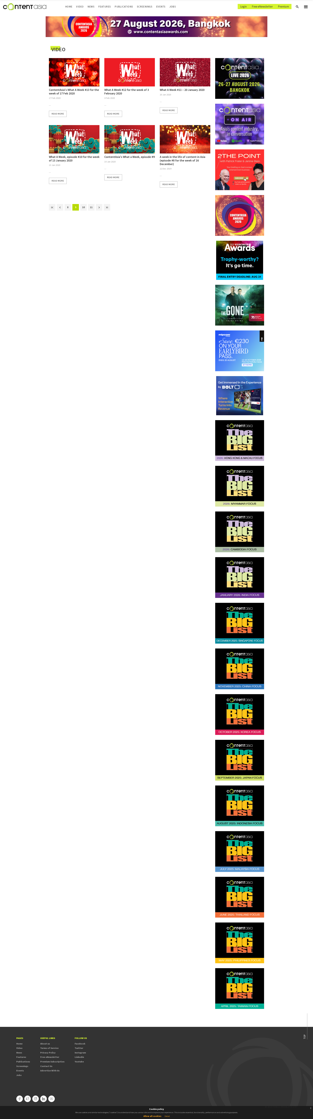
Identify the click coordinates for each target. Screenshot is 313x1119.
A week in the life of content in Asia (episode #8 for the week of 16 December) (182, 160)
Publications (124, 6)
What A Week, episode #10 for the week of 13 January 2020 (74, 158)
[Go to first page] (52, 207)
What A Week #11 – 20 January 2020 (182, 90)
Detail (167, 1116)
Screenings (144, 6)
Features (104, 6)
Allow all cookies (152, 1116)
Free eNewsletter (262, 6)
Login (243, 6)
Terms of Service (49, 1048)
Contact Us (46, 1066)
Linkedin (79, 1057)
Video (80, 6)
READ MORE (58, 113)
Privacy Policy (48, 1052)
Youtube (79, 1061)
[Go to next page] (99, 207)
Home (68, 6)
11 (92, 207)
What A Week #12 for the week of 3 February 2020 (126, 91)
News (91, 6)
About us (45, 1043)
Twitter (79, 1048)
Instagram (80, 1052)
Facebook (80, 1043)
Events (160, 6)
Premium (283, 6)
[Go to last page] (107, 207)
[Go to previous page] (60, 207)
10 (84, 207)
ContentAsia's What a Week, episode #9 (129, 157)
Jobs (172, 6)
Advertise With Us (50, 1070)
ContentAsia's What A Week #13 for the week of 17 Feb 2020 (74, 91)
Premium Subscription (52, 1061)
